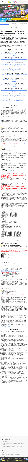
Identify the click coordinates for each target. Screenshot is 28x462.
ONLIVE (14, 23)
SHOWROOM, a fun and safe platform (10, 454)
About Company (5, 441)
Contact (3, 456)
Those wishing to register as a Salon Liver (11, 446)
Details (5, 23)
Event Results (23, 23)
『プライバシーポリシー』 (6, 326)
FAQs (2, 452)
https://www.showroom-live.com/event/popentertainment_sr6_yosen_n (10, 271)
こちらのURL (22, 143)
